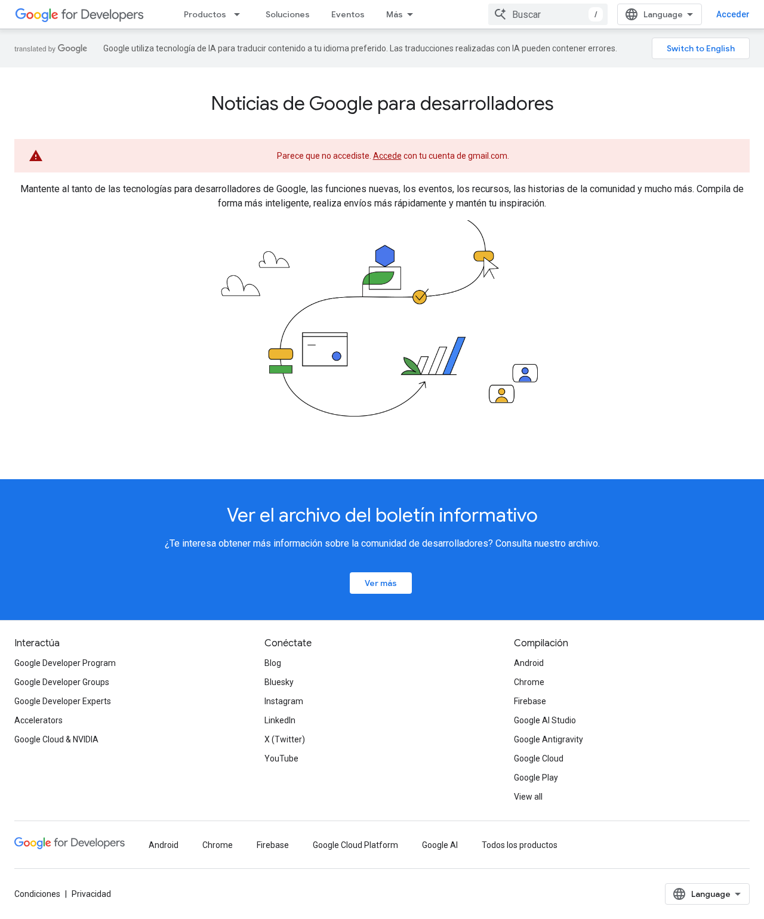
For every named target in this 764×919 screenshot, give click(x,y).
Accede (387, 156)
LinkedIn (279, 720)
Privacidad (91, 894)
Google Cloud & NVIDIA (56, 739)
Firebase (530, 701)
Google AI (440, 845)
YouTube (281, 758)
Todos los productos (519, 845)
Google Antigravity (548, 739)
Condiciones (37, 894)
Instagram (283, 701)
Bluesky (279, 682)
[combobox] (548, 14)
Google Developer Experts (62, 701)
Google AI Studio (545, 720)
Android (529, 663)
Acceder (733, 14)
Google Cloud (538, 758)
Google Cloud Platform (355, 845)
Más (394, 14)
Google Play (536, 777)
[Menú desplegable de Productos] (240, 14)
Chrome (529, 682)
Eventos (348, 14)
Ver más (381, 583)
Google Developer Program (65, 663)
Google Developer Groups (61, 682)
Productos (205, 14)
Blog (272, 663)
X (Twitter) (284, 739)
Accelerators (38, 720)
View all (528, 796)
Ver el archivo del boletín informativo (382, 515)
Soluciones (288, 14)
